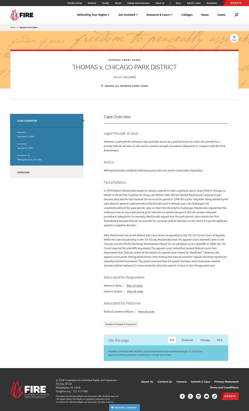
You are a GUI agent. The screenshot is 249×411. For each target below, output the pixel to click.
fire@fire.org (63, 391)
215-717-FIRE (80, 391)
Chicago (205, 340)
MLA (219, 340)
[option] (46, 140)
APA (172, 340)
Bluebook (187, 340)
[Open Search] (237, 15)
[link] (22, 15)
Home (12, 27)
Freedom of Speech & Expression (121, 324)
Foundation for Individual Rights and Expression (91, 380)
